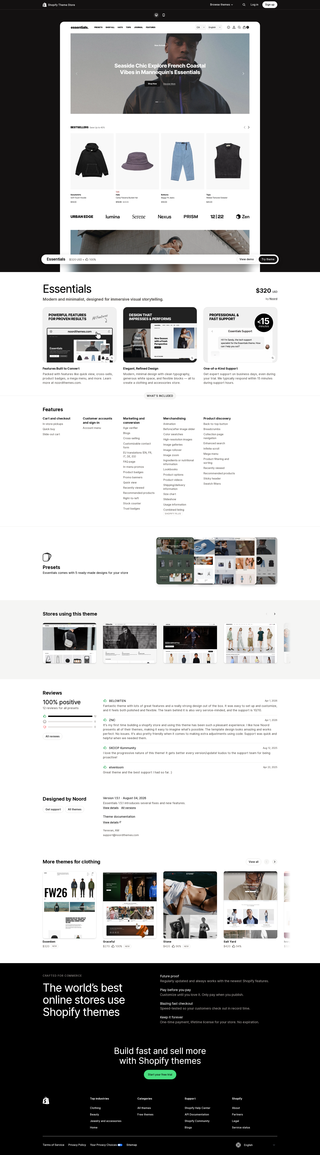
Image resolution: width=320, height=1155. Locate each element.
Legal (235, 1121)
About (236, 1108)
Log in (254, 4)
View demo (247, 259)
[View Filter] (175, 560)
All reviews (53, 736)
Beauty (94, 1114)
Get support (53, 809)
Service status (241, 1127)
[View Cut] (217, 560)
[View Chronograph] (237, 560)
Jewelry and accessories (105, 1121)
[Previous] (266, 614)
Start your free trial (160, 1074)
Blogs (188, 1127)
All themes (74, 809)
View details (110, 807)
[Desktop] (156, 15)
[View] (69, 644)
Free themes (145, 1114)
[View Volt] (196, 560)
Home (94, 1127)
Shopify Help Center (197, 1108)
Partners (237, 1114)
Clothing (95, 1108)
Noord (273, 298)
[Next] (274, 614)
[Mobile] (163, 15)
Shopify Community (197, 1121)
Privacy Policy (77, 1144)
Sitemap (131, 1144)
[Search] (244, 4)
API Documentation (197, 1114)
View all (253, 861)
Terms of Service (53, 1144)
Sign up (269, 4)
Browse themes (220, 4)
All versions (128, 807)
